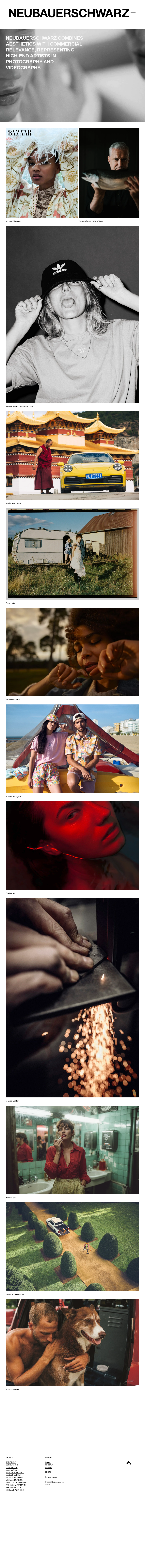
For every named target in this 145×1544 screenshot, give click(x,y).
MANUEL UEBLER (13, 1475)
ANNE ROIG (11, 1462)
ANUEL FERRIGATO (15, 1472)
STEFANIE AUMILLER (15, 1490)
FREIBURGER (11, 1467)
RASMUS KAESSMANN (15, 1485)
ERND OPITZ (12, 1465)
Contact (48, 1462)
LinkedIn (48, 1467)
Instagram (49, 1465)
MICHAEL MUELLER (14, 1477)
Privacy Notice (51, 1477)
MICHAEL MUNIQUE (14, 1480)
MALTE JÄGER (12, 1470)
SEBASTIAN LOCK (13, 1488)
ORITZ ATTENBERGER (16, 1483)
